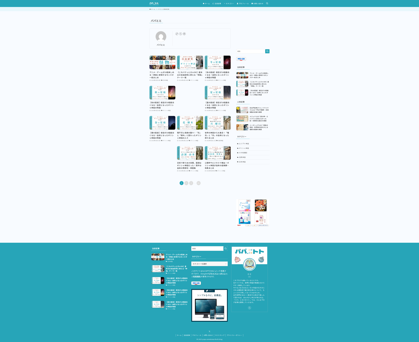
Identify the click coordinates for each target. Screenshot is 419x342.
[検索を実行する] (267, 51)
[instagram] (184, 33)
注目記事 (187, 335)
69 (199, 183)
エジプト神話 (244, 143)
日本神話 (242, 162)
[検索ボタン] (267, 3)
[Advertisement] (253, 31)
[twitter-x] (180, 33)
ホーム (179, 335)
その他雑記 (243, 153)
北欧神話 (242, 157)
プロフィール (196, 335)
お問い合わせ (208, 335)
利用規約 (197, 276)
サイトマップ (219, 335)
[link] (176, 33)
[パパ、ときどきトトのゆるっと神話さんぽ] (154, 3)
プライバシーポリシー (218, 273)
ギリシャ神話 (244, 148)
